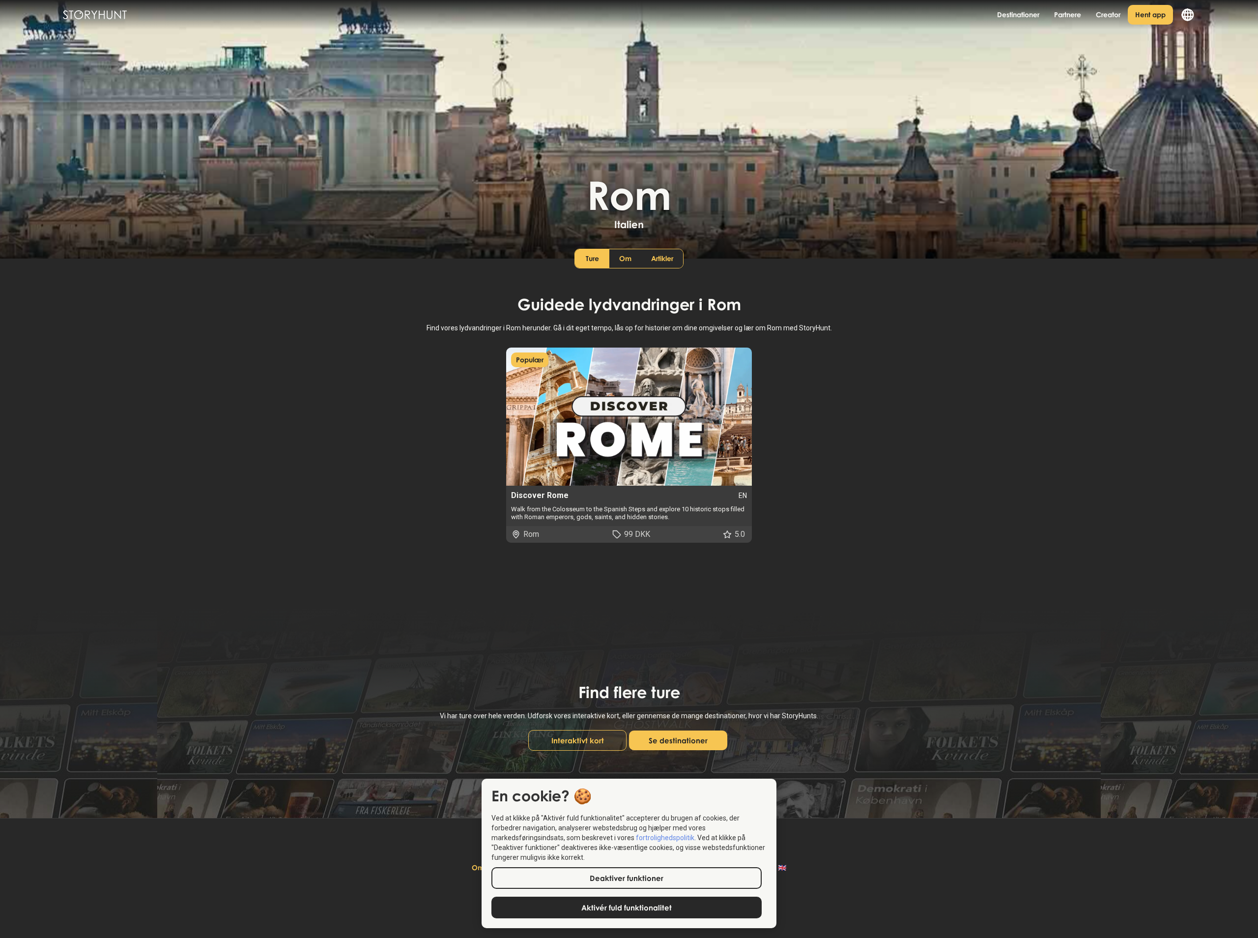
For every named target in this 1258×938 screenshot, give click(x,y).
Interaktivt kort (577, 740)
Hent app (1150, 14)
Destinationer (1018, 14)
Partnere (1067, 14)
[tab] (592, 258)
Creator (1108, 14)
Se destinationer (678, 740)
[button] (1184, 14)
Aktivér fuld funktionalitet (626, 907)
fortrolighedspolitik (665, 838)
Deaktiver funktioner (626, 878)
